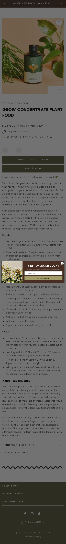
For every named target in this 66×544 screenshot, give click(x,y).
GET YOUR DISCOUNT (43, 278)
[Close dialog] (62, 263)
